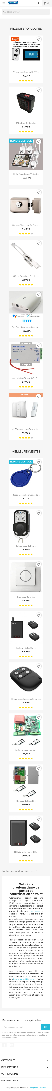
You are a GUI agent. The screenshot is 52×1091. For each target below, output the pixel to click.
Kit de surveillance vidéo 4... (26, 174)
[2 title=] (23, 131)
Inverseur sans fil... (26, 597)
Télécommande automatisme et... (26, 699)
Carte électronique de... (26, 750)
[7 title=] (28, 80)
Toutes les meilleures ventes (20, 871)
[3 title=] (22, 80)
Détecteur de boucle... (26, 123)
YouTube (12, 1045)
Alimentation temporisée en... (26, 378)
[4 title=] (29, 131)
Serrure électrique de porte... (26, 225)
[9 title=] (31, 80)
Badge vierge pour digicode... (26, 495)
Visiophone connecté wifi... (26, 72)
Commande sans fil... (26, 801)
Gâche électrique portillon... (26, 276)
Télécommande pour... (26, 546)
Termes (43, 1087)
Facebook (4, 1045)
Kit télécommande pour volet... (26, 429)
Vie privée (34, 1087)
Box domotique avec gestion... (26, 327)
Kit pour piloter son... (26, 648)
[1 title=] (19, 80)
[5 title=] (25, 80)
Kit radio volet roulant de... (26, 852)
